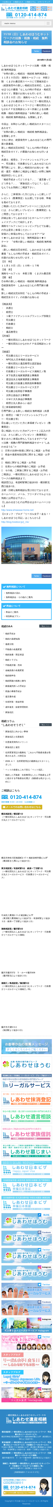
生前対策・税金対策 (14, 701)
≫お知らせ (6, 1)
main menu (9, 23)
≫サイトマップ (44, 1)
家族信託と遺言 (12, 747)
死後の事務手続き (13, 691)
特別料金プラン (13, 616)
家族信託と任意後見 (14, 736)
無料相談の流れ (13, 592)
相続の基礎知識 (12, 638)
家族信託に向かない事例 (16, 731)
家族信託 (9, 712)
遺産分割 (9, 644)
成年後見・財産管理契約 (16, 706)
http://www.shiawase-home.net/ (17, 510)
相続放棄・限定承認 (14, 654)
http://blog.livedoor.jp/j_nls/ (15, 522)
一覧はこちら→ (45, 626)
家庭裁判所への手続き (15, 685)
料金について (13, 605)
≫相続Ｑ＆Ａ (18, 1)
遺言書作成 (10, 696)
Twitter (36, 51)
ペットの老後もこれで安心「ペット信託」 (24, 769)
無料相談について (15, 586)
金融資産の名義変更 (14, 670)
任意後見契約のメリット (16, 741)
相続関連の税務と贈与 (15, 680)
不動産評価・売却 (13, 664)
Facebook (47, 51)
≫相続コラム (30, 1)
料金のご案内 (12, 611)
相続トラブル (11, 659)
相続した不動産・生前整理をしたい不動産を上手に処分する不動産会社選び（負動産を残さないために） (28, 778)
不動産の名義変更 (13, 649)
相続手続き (10, 633)
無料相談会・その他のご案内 (19, 597)
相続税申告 (10, 675)
